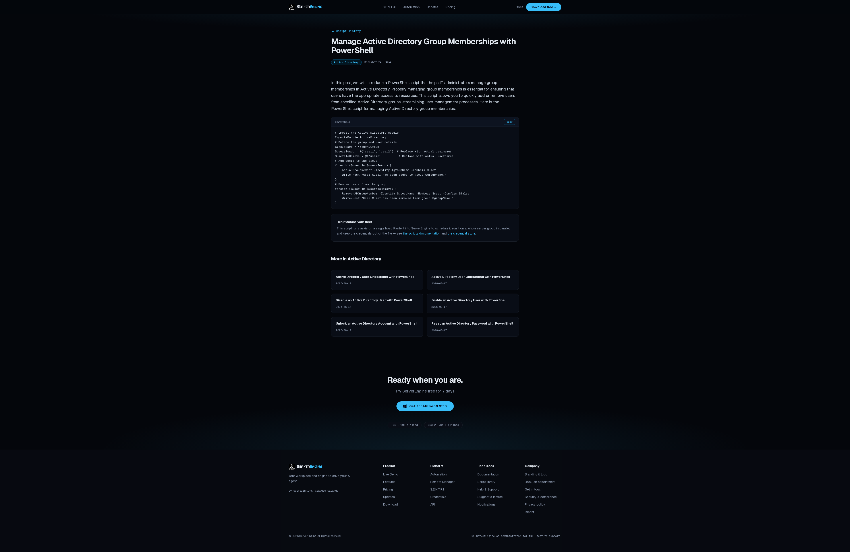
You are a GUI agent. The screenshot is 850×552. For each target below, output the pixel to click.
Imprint (529, 512)
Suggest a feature (490, 497)
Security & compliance (541, 497)
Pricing (450, 7)
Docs (520, 7)
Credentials (438, 497)
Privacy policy (535, 504)
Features (389, 482)
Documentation (488, 474)
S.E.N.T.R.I (389, 7)
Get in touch (534, 489)
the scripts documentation (421, 233)
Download (390, 504)
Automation (411, 7)
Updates (433, 7)
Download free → (544, 7)
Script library (486, 482)
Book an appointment (540, 482)
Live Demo (390, 474)
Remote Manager (442, 482)
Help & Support (488, 489)
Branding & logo (536, 474)
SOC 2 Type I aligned (443, 425)
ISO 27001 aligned (404, 425)
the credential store (461, 233)
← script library (346, 31)
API (432, 504)
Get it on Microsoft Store (428, 406)
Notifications (486, 504)
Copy (509, 121)
